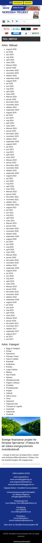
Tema (8, 398)
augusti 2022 (11, 176)
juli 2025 (9, 83)
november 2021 (12, 200)
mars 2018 (10, 315)
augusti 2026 (11, 49)
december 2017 (12, 323)
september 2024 (12, 110)
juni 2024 (10, 118)
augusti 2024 (11, 113)
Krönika (9, 367)
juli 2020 (9, 242)
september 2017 (12, 331)
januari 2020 (11, 257)
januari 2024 (11, 131)
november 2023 (12, 136)
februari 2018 (11, 318)
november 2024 (12, 105)
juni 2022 (10, 181)
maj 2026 (10, 57)
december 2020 (12, 228)
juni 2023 (10, 149)
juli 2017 (9, 337)
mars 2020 (10, 252)
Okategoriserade (12, 380)
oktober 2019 (11, 265)
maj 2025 (10, 89)
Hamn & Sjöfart (12, 359)
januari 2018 (11, 321)
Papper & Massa (12, 383)
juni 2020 (10, 244)
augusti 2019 (11, 271)
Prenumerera (18, 2)
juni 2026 (10, 55)
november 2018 (12, 294)
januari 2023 (11, 163)
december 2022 (12, 165)
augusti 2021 (11, 207)
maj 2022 (10, 184)
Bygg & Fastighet (13, 348)
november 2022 (12, 168)
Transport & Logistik (14, 406)
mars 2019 (10, 284)
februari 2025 (11, 97)
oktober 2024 (11, 107)
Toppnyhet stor (12, 404)
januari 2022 (11, 194)
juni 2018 (10, 308)
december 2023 (12, 134)
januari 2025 (11, 99)
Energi (8, 351)
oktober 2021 (11, 202)
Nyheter (9, 377)
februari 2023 (11, 160)
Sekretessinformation (21, 542)
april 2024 (10, 123)
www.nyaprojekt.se (21, 477)
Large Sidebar (11, 370)
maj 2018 (10, 310)
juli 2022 (9, 178)
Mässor (9, 372)
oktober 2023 (11, 139)
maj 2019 (10, 278)
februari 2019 (11, 286)
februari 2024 (11, 128)
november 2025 (12, 73)
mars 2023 (10, 157)
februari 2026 (11, 65)
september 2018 (12, 300)
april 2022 (10, 186)
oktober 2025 (11, 76)
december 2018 (12, 292)
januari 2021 (11, 226)
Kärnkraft (9, 362)
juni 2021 (10, 213)
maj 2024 (10, 120)
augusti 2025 (11, 81)
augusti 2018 (11, 302)
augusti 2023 (11, 144)
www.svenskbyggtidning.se (21, 479)
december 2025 (12, 70)
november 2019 (12, 263)
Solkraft (9, 393)
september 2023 (12, 142)
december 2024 (12, 102)
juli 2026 (9, 52)
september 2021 (12, 205)
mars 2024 (10, 126)
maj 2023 (10, 152)
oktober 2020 (11, 234)
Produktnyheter (12, 388)
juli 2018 (9, 305)
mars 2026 (10, 62)
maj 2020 (10, 247)
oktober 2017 (11, 329)
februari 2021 (11, 223)
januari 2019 (11, 289)
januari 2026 (11, 68)
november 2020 (12, 231)
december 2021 (12, 197)
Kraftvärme (10, 364)
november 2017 (12, 326)
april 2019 (10, 281)
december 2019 (12, 260)
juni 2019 (10, 276)
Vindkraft (9, 414)
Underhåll (10, 409)
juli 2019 (9, 273)
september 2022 (12, 173)
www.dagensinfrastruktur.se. (21, 482)
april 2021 (10, 218)
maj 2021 (10, 215)
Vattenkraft (10, 412)
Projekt (9, 391)
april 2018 (10, 313)
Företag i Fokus (12, 356)
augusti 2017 (11, 334)
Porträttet (9, 385)
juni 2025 (10, 86)
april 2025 (10, 91)
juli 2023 (9, 147)
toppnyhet (10, 401)
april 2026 (10, 60)
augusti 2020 (11, 239)
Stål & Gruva (11, 396)
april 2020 (10, 250)
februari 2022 (11, 192)
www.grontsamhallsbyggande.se (21, 484)
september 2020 (12, 236)
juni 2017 (10, 339)
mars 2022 (10, 189)
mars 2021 (10, 221)
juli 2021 (9, 210)
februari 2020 (11, 255)
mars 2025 (10, 94)
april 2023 (10, 155)
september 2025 (12, 78)
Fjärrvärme (10, 354)
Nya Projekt (10, 375)
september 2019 (12, 268)
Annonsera (28, 2)
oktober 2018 (11, 297)
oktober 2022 (11, 170)
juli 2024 (9, 115)
